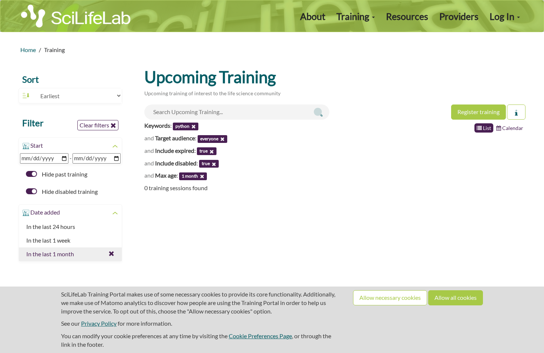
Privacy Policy (99, 323)
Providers (458, 16)
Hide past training (64, 174)
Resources (407, 16)
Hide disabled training (69, 191)
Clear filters (95, 124)
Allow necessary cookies (390, 297)
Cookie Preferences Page (260, 335)
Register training (478, 111)
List (486, 128)
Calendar (512, 128)
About (312, 16)
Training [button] (353, 16)
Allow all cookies (455, 297)
